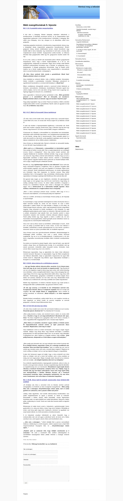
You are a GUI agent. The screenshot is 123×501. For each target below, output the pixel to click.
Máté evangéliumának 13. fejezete (86, 116)
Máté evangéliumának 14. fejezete (86, 118)
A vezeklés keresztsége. (83, 80)
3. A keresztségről (81, 53)
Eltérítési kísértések (82, 32)
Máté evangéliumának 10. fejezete (86, 108)
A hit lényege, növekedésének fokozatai (84, 85)
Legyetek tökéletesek (82, 42)
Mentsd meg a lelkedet (89, 6)
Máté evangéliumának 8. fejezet (85, 104)
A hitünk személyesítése (83, 89)
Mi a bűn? (80, 72)
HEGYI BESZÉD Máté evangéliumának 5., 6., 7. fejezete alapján (86, 100)
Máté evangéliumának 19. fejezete (86, 130)
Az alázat (79, 77)
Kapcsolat (78, 141)
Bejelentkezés (79, 149)
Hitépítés (77, 83)
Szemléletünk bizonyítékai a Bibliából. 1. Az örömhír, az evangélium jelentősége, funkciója (87, 46)
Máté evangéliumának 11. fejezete (86, 111)
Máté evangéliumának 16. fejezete (86, 123)
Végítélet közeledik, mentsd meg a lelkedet (86, 30)
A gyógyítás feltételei (82, 93)
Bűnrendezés (79, 63)
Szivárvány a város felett (83, 27)
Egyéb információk (80, 136)
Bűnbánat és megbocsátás (84, 68)
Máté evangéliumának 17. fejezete (86, 125)
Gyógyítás (78, 92)
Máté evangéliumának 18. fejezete (86, 128)
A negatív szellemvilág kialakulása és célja (84, 35)
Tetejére (25, 494)
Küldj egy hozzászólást (38, 444)
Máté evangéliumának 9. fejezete (39, 25)
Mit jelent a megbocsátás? (84, 70)
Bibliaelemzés (79, 96)
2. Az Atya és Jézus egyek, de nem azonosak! (86, 50)
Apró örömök (80, 65)
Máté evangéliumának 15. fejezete (86, 121)
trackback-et (53, 444)
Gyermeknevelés (81, 138)
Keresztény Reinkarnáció (82, 40)
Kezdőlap (78, 25)
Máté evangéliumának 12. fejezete (86, 113)
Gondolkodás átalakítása (82, 61)
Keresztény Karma (80, 59)
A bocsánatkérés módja (84, 75)
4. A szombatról (80, 56)
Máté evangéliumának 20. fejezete (86, 133)
